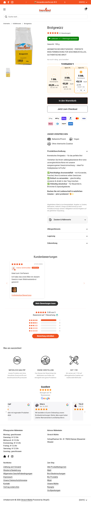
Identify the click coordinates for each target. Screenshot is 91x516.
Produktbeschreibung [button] (56, 151)
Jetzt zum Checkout (67, 109)
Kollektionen (17, 23)
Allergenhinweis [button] (53, 229)
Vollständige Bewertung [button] (21, 295)
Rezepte (50, 487)
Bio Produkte (52, 477)
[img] (17, 264)
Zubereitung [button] (52, 243)
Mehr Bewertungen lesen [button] (46, 303)
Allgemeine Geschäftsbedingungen (17, 473)
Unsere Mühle (52, 483)
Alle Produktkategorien (56, 467)
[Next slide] (84, 283)
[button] (85, 9)
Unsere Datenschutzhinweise (15, 480)
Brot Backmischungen (56, 473)
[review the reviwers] (24, 405)
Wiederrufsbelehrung (12, 470)
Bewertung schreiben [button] (45, 336)
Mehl (49, 470)
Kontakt (6, 483)
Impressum (8, 477)
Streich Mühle (26, 500)
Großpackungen (53, 490)
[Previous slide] (7, 283)
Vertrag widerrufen (11, 487)
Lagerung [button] (51, 236)
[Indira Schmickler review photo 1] (14, 289)
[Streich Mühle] (45, 9)
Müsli (49, 480)
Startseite (6, 23)
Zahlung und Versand (12, 467)
